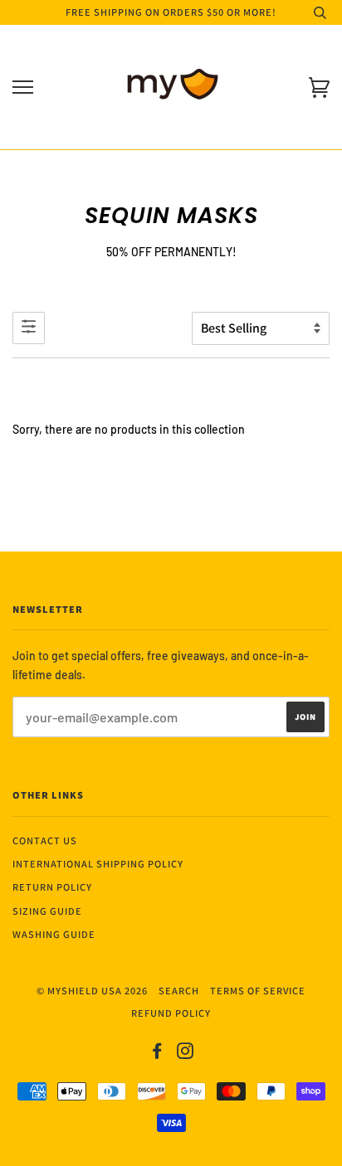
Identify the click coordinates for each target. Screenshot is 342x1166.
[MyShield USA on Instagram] (185, 1054)
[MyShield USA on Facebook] (157, 1054)
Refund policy (171, 1013)
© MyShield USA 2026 (92, 991)
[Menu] (22, 87)
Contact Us (44, 840)
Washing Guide (53, 934)
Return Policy (52, 887)
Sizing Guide (47, 911)
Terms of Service (257, 991)
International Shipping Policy (97, 864)
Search (179, 991)
